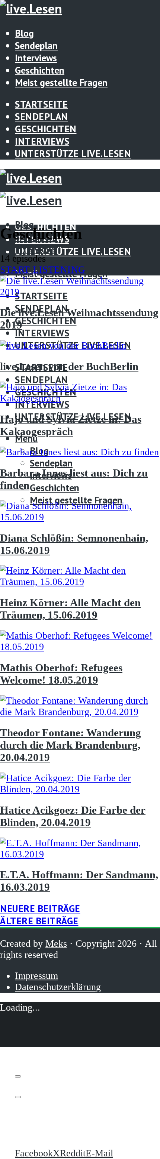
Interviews (36, 58)
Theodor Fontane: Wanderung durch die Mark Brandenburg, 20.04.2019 (70, 745)
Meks (56, 943)
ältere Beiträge (39, 921)
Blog (24, 33)
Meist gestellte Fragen (61, 82)
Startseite (41, 104)
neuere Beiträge (40, 908)
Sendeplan (36, 45)
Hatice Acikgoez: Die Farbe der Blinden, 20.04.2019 (72, 816)
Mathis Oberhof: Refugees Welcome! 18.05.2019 (61, 674)
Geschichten (39, 70)
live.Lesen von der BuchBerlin (69, 366)
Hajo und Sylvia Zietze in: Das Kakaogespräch (70, 425)
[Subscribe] (18, 1076)
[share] (18, 1097)
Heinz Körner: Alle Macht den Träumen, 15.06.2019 (70, 609)
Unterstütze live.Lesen (73, 153)
